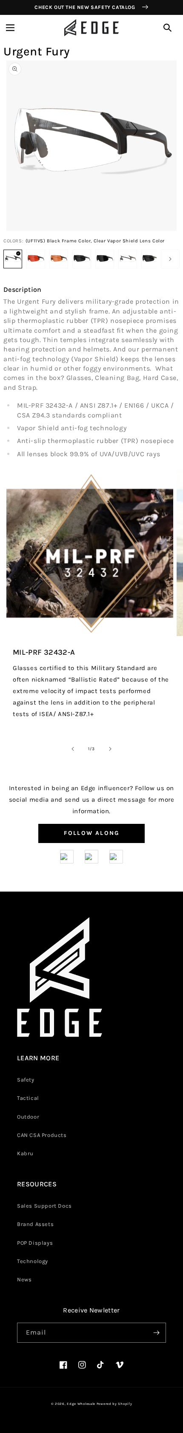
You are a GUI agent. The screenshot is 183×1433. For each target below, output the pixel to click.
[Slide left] (72, 749)
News (24, 1279)
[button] (10, 27)
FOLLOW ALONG (92, 833)
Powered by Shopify (114, 1404)
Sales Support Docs (44, 1206)
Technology (32, 1261)
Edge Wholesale (81, 1404)
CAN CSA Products (42, 1135)
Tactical (28, 1098)
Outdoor (28, 1117)
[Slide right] (170, 259)
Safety (25, 1079)
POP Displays (35, 1243)
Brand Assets (35, 1224)
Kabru (25, 1153)
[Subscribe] (156, 1333)
